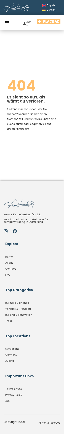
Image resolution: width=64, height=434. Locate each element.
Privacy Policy (13, 395)
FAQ (7, 274)
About (9, 262)
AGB (7, 401)
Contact (10, 268)
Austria (9, 361)
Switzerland (12, 349)
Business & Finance (17, 303)
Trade (9, 321)
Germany (11, 355)
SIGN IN (28, 23)
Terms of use (13, 389)
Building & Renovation (18, 315)
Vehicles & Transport (18, 309)
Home (9, 256)
